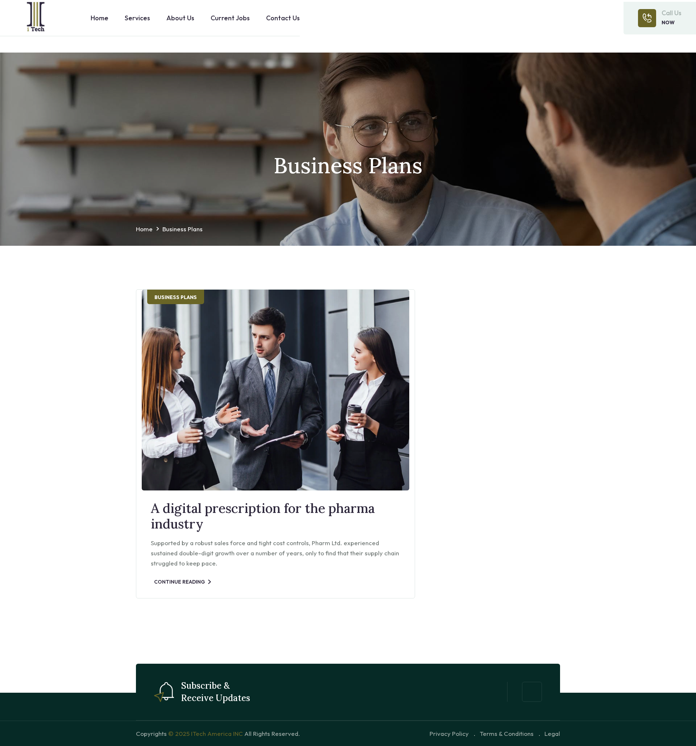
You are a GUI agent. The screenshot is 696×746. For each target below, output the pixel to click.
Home (99, 18)
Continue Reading (179, 582)
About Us (180, 18)
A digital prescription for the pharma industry (263, 516)
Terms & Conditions (507, 733)
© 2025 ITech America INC (205, 733)
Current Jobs (230, 18)
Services (137, 18)
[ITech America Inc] (36, 18)
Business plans (182, 229)
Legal (552, 733)
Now (668, 22)
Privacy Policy (449, 733)
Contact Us (283, 18)
